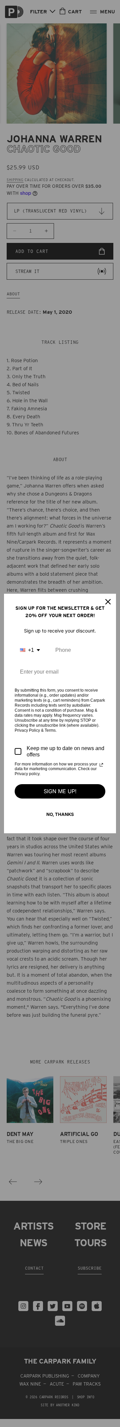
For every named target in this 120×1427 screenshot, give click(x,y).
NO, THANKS (60, 814)
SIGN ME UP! (60, 791)
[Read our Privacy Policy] (101, 765)
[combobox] (30, 650)
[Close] (108, 602)
